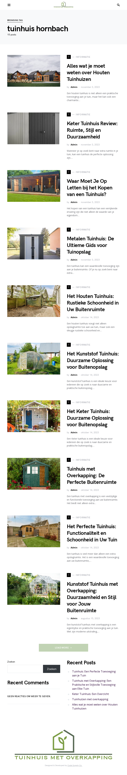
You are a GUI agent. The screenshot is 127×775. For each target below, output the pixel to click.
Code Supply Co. (74, 765)
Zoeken (11, 661)
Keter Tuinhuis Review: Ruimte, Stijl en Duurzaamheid (92, 130)
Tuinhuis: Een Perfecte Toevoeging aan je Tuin (94, 673)
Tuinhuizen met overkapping (90, 699)
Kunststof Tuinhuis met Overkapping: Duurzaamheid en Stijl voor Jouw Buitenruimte (92, 597)
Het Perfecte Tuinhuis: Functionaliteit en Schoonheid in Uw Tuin (92, 533)
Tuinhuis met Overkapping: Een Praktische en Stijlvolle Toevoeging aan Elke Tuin (94, 684)
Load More (62, 647)
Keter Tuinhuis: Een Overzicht (90, 694)
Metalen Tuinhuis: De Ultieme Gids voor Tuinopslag (90, 245)
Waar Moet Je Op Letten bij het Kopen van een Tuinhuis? (89, 188)
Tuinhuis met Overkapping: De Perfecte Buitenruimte (91, 476)
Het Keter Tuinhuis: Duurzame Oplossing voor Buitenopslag (90, 418)
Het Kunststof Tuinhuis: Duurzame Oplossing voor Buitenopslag (93, 360)
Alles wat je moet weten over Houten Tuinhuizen (88, 73)
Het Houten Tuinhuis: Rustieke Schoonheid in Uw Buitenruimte (93, 303)
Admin (74, 87)
